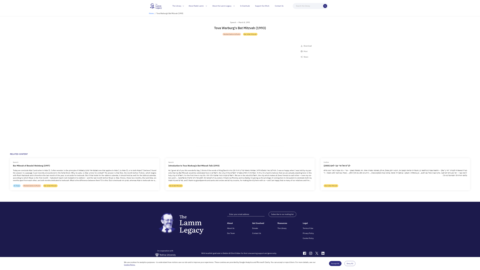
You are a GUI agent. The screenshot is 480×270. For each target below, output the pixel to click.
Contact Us (279, 6)
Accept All (335, 263)
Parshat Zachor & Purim (232, 34)
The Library (282, 228)
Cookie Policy (308, 238)
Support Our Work (262, 6)
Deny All (350, 263)
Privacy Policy (308, 233)
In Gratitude (245, 6)
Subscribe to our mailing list (282, 214)
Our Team (231, 233)
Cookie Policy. (129, 265)
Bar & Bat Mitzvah (250, 34)
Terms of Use (308, 228)
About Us (230, 228)
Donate (255, 228)
